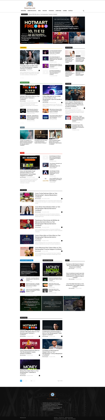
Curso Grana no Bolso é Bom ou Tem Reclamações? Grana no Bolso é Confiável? (56, 117)
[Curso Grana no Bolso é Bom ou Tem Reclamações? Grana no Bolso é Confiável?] (46, 117)
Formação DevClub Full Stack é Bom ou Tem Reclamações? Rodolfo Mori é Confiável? (56, 52)
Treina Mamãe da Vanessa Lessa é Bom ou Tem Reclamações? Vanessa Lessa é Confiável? (69, 74)
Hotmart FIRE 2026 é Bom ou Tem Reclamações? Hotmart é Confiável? (43, 14)
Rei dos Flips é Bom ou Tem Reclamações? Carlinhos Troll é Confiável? (54, 290)
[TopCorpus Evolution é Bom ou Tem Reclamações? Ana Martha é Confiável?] (46, 66)
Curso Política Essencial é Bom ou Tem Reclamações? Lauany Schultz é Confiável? (29, 352)
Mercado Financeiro (23, 368)
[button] (83, 10)
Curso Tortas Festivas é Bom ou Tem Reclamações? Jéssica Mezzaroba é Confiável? (46, 195)
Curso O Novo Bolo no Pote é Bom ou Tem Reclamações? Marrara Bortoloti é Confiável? (48, 237)
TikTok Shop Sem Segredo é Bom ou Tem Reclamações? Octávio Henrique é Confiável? (33, 110)
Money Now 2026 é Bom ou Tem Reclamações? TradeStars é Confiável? (51, 272)
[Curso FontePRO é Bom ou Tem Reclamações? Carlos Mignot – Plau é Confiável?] (46, 180)
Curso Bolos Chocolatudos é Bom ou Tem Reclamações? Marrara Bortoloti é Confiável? (47, 208)
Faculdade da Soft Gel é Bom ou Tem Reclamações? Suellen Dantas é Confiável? (41, 141)
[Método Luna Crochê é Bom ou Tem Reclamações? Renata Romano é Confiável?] (80, 68)
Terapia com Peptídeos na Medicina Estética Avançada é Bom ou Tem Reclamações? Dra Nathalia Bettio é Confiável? (26, 143)
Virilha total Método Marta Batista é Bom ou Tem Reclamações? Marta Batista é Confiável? (55, 142)
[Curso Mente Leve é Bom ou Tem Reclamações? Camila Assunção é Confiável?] (52, 303)
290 (31, 380)
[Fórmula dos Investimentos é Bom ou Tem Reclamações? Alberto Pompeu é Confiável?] (45, 279)
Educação (67, 99)
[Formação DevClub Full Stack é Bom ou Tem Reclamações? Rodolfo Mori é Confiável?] (46, 52)
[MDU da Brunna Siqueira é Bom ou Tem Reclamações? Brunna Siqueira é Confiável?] (46, 111)
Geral (55, 38)
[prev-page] (21, 78)
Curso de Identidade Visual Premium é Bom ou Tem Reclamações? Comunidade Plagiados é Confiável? (28, 173)
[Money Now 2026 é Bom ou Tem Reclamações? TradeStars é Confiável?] (52, 269)
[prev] (81, 14)
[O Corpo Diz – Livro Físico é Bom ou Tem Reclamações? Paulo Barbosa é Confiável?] (22, 279)
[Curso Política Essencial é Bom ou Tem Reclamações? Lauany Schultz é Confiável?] (61, 38)
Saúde (44, 348)
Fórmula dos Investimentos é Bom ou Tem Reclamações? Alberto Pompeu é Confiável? (55, 279)
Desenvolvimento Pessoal (58, 24)
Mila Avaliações (23, 70)
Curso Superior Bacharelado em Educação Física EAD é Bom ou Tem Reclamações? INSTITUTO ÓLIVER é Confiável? (74, 104)
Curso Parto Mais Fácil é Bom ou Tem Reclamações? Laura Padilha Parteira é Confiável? (75, 285)
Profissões (22, 63)
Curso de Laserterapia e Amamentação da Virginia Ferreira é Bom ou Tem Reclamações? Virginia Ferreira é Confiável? (80, 59)
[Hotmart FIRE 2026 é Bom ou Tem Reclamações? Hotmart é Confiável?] (36, 30)
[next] (83, 14)
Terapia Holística (31, 299)
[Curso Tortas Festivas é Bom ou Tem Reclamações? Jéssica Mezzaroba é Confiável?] (27, 197)
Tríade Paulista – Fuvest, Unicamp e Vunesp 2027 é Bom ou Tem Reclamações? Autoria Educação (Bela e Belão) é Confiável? (78, 119)
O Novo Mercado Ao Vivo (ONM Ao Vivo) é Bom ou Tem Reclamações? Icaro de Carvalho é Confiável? (52, 99)
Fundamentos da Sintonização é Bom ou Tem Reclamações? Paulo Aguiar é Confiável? (29, 272)
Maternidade (68, 70)
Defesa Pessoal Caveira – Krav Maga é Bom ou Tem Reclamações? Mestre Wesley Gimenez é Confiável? (32, 284)
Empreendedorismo (46, 94)
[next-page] (23, 78)
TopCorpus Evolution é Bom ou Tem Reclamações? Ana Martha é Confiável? (56, 65)
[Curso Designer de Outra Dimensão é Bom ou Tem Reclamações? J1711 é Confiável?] (46, 172)
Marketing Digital (23, 94)
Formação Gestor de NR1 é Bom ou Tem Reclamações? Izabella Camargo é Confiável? (29, 67)
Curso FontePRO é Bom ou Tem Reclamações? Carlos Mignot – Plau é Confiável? (56, 179)
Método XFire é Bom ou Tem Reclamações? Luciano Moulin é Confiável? (54, 284)
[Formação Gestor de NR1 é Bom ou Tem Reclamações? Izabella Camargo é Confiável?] (30, 57)
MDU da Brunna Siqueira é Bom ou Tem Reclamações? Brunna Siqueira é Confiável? (56, 110)
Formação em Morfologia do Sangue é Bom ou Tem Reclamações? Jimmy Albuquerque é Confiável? (75, 265)
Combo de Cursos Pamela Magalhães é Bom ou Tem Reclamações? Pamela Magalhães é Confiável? (33, 290)
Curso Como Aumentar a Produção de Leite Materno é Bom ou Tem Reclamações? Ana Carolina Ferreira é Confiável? (69, 60)
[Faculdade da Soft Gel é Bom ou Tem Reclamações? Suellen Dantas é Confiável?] (41, 134)
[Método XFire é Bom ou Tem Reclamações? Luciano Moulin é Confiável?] (45, 285)
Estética (21, 138)
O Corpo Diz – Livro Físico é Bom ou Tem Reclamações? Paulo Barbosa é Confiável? (32, 279)
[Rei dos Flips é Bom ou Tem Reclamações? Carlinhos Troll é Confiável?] (45, 290)
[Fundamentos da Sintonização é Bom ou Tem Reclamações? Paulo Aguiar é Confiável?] (69, 24)
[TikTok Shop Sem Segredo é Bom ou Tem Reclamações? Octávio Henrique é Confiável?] (23, 111)
